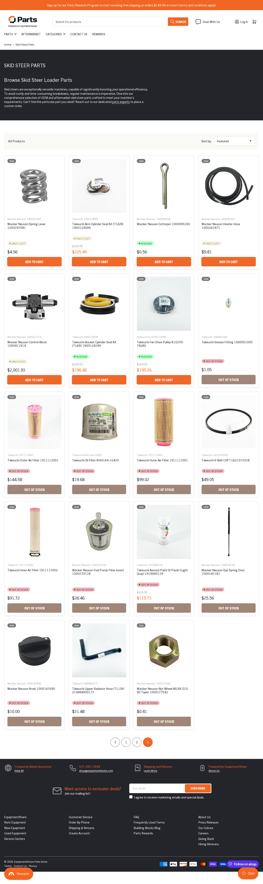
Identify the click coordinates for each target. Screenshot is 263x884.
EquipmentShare (15, 817)
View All (19, 770)
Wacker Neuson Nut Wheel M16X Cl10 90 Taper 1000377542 (162, 690)
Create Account (79, 833)
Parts (8, 34)
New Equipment (14, 828)
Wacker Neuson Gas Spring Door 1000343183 (223, 571)
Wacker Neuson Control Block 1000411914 (27, 343)
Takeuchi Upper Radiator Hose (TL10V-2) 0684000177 (98, 690)
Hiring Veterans (208, 844)
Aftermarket (31, 34)
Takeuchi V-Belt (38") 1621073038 (226, 460)
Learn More (150, 770)
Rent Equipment (15, 822)
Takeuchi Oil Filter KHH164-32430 (95, 460)
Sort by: (206, 141)
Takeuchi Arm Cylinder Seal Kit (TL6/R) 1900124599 (97, 225)
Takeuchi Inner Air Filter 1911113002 (32, 570)
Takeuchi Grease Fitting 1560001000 (227, 342)
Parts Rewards (143, 833)
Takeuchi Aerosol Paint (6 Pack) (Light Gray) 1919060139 (162, 571)
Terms (8, 866)
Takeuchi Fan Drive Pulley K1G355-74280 (160, 343)
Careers (203, 833)
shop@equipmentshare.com (96, 770)
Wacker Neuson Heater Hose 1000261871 (221, 225)
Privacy (33, 866)
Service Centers (14, 839)
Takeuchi (77, 219)
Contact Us (78, 34)
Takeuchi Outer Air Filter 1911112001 (33, 460)
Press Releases (208, 822)
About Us (214, 770)
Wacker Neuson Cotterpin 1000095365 (163, 224)
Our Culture (205, 828)
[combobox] (120, 21)
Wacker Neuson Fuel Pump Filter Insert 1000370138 (98, 571)
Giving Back (206, 839)
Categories (54, 34)
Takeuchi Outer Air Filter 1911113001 (162, 460)
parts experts (121, 102)
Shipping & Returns (81, 828)
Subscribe (197, 788)
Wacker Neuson (16, 219)
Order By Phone (79, 822)
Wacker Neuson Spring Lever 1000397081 (26, 225)
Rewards (98, 34)
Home (8, 44)
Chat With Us (211, 22)
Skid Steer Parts (24, 44)
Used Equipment (15, 833)
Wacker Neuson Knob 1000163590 (31, 688)
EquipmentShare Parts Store (30, 861)
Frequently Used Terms (149, 822)
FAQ (136, 817)
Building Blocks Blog (147, 828)
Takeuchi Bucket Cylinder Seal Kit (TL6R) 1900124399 (94, 343)
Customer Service (80, 817)
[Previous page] (115, 742)
